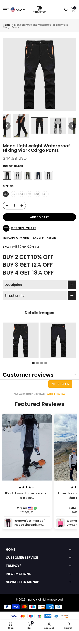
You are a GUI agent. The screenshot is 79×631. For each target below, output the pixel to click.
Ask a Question (44, 238)
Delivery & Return (16, 238)
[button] (7, 126)
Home (6, 25)
